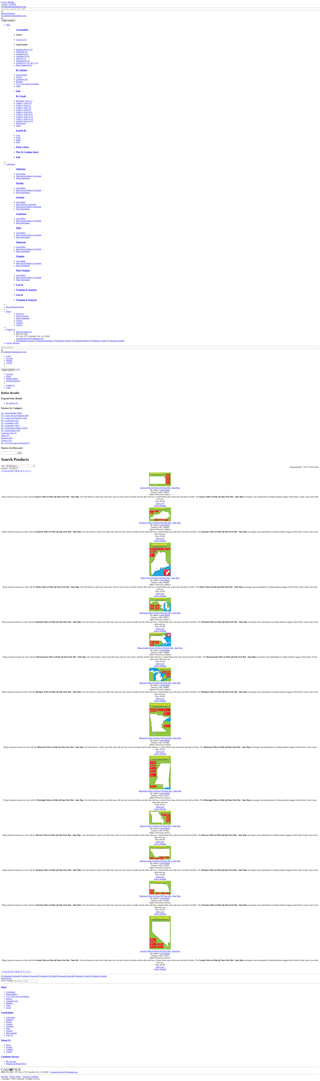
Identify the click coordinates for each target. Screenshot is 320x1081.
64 (6, 471)
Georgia (20, 197)
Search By (21, 130)
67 (14, 471)
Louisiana (21, 214)
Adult (18, 126)
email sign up (6, 978)
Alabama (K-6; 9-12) (24, 49)
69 (19, 471)
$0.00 (12, 4)
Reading (19, 82)
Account (9, 358)
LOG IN (9, 1035)
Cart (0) (9, 363)
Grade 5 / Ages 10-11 (24, 114)
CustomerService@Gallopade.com (29, 338)
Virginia (20, 256)
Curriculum (22, 29)
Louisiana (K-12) (23, 56)
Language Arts (22, 79)
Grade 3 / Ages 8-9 (23, 110)
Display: (4, 468)
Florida (20, 183)
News (8, 1045)
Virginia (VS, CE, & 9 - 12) (27, 63)
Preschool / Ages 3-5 (24, 101)
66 (11, 471)
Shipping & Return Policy (16, 1064)
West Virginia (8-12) (24, 65)
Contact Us (10, 329)
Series (18, 140)
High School (21, 123)
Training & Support (26, 289)
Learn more (10, 1017)
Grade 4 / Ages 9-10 (24, 112)
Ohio (18, 228)
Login (8, 356)
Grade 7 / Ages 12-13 (24, 119)
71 (24, 471)
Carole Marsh (164, 490)
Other (18, 86)
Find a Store (22, 147)
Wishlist (9, 361)
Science (19, 77)
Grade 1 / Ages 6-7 (23, 105)
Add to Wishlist (160, 506)
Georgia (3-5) (21, 40)
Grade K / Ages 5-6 (24, 103)
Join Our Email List (24, 332)
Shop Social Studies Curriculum (28, 176)
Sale (18, 91)
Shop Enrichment (23, 178)
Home (8, 376)
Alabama (21, 169)
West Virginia (23, 270)
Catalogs (19, 323)
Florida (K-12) (22, 52)
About (8, 311)
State (18, 142)
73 (29, 471)
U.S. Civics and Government (27, 84)
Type (18, 135)
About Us (20, 314)
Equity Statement (23, 318)
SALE (8, 1008)
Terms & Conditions (31, 1077)
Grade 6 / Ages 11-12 (24, 117)
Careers (19, 325)
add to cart (160, 503)
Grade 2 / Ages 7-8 (23, 108)
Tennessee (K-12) (23, 61)
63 (4, 471)
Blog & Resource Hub (15, 307)
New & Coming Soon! (27, 152)
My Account (11, 1061)
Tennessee (21, 242)
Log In (19, 284)
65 (9, 471)
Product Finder (12, 379)
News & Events (22, 316)
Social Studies (21, 75)
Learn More (20, 174)
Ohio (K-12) (21, 58)
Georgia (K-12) (22, 54)
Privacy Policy (15, 1077)
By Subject (21, 70)
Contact (5, 4)
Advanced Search (8, 13)
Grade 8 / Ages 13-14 (24, 121)
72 (26, 471)
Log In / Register (7, 2)
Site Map (4, 1077)
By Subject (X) (12, 403)
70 (21, 471)
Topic (18, 138)
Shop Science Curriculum (26, 204)
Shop (8, 25)
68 (16, 471)
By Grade (21, 96)
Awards (19, 320)
